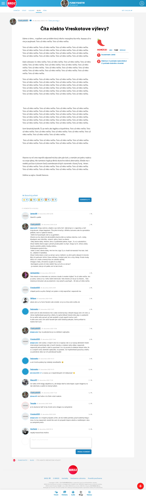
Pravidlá (95, 478)
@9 (41, 373)
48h (110, 50)
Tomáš (59, 486)
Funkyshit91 (77, 4)
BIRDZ (14, 460)
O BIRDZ (56, 478)
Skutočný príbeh (31, 195)
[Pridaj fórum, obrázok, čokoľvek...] (140, 486)
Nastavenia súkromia (78, 478)
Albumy (32, 10)
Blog (39, 10)
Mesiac (123, 50)
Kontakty (65, 478)
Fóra (45, 10)
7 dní (116, 50)
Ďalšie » (54, 21)
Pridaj (83, 452)
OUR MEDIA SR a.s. (67, 482)
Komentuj (84, 200)
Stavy (24, 10)
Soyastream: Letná (108, 55)
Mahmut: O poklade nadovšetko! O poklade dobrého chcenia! (114, 62)
